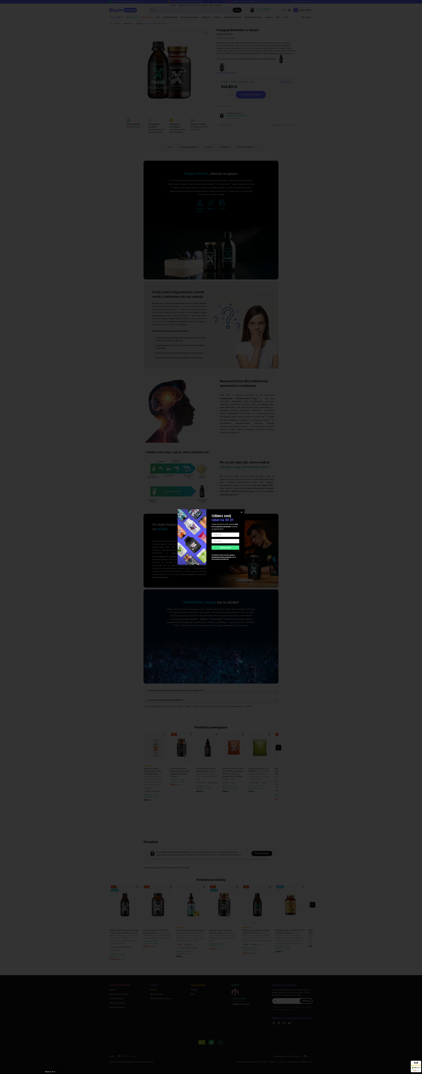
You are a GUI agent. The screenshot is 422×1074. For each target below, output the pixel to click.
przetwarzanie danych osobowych (221, 557)
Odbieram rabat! (225, 547)
